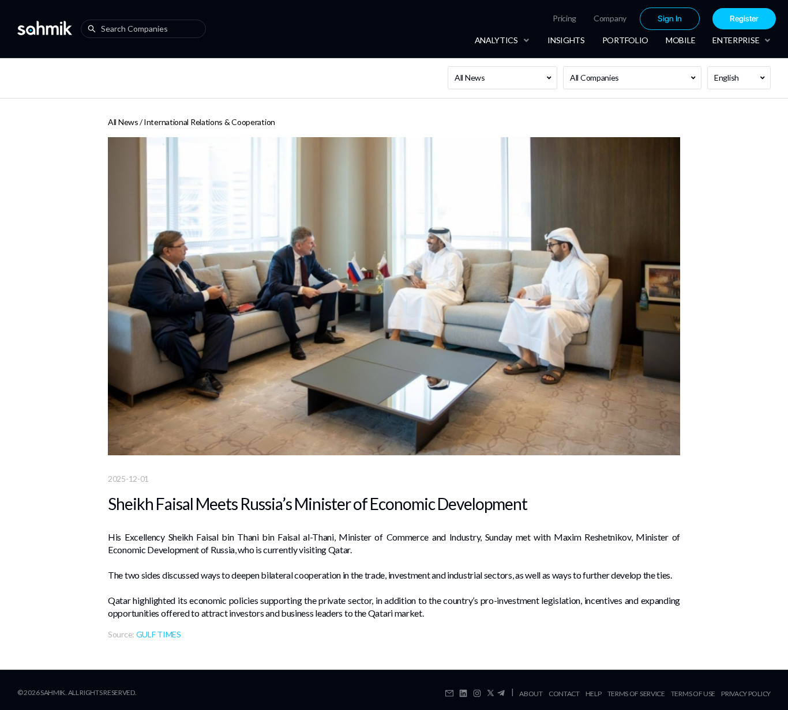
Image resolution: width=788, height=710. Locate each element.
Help (594, 693)
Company (610, 18)
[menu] (627, 18)
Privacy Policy (746, 693)
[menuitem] (564, 18)
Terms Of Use (693, 693)
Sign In (670, 18)
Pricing (564, 18)
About (531, 693)
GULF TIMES (158, 634)
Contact (564, 693)
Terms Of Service (636, 693)
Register (744, 18)
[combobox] (146, 28)
